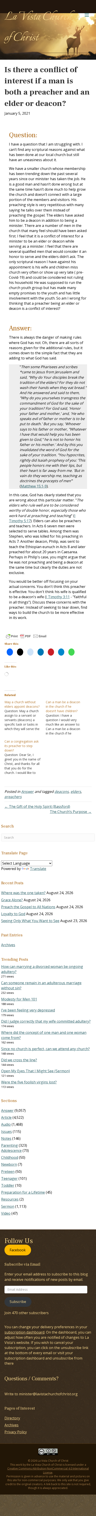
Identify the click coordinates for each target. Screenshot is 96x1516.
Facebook (18, 1250)
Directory (12, 1418)
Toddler (7, 1185)
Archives (8, 944)
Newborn (9, 1164)
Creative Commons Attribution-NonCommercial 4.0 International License (48, 1470)
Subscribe (18, 1301)
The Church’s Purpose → (71, 811)
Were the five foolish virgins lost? (29, 1082)
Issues (6, 1131)
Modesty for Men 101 (19, 999)
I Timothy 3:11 (58, 596)
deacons (61, 791)
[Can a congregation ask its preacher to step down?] (25, 757)
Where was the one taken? (23, 892)
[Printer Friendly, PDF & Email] (26, 636)
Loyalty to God (13, 913)
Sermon (7, 1206)
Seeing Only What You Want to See (30, 920)
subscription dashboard (24, 1332)
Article (6, 1117)
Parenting (9, 1145)
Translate (38, 868)
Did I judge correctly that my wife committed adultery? (46, 1021)
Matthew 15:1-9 (34, 486)
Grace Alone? (12, 899)
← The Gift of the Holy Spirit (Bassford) (37, 806)
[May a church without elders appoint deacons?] (25, 715)
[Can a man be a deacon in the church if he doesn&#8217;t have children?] (66, 718)
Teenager (9, 1178)
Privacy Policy (15, 1431)
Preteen (8, 1171)
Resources (10, 1199)
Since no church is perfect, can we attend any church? (45, 1048)
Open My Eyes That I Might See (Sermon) (35, 1070)
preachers (13, 796)
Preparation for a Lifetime (23, 1192)
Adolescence (11, 1150)
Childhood (9, 1157)
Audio (6, 1124)
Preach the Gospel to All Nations (28, 906)
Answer (27, 791)
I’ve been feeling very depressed (28, 1010)
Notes (6, 1138)
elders (76, 791)
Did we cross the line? (19, 1060)
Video (5, 1213)
